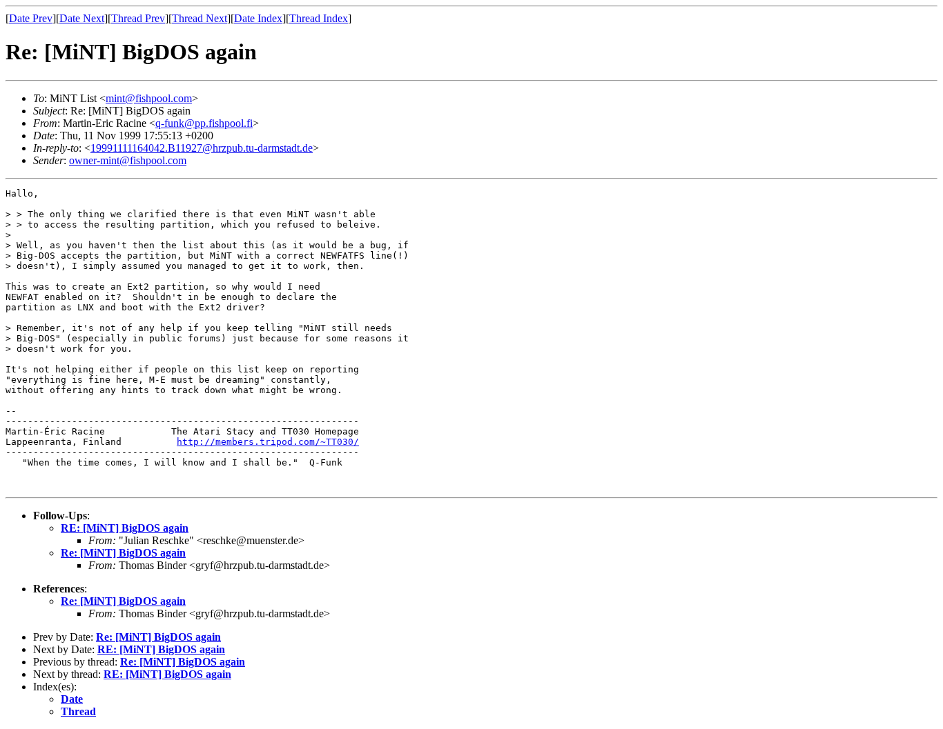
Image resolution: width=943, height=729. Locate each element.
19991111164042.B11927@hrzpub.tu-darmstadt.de (201, 148)
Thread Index (318, 18)
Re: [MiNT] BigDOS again (123, 553)
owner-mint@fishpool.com (127, 160)
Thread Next (199, 18)
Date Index (258, 18)
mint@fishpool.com (149, 98)
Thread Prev (138, 18)
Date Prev (30, 18)
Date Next (81, 18)
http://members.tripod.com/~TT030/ (268, 442)
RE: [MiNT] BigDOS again (124, 528)
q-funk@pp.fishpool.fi (204, 123)
